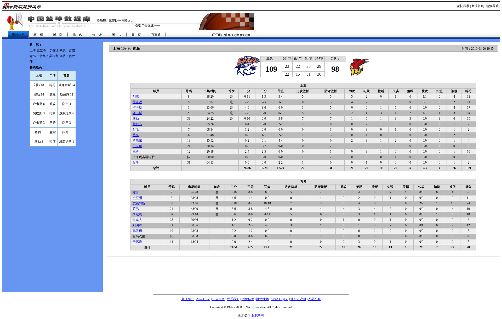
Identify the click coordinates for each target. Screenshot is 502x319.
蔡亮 (136, 135)
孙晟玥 (137, 231)
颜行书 (137, 124)
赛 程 (38, 35)
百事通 (156, 35)
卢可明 (137, 198)
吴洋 (136, 162)
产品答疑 (314, 299)
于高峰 (137, 242)
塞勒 (136, 118)
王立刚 (137, 146)
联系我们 (233, 299)
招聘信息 (248, 299)
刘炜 (136, 96)
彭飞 (136, 129)
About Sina (203, 299)
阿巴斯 (137, 113)
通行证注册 (298, 299)
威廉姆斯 (139, 203)
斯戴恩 (137, 214)
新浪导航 (492, 6)
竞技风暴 (463, 6)
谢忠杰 (137, 220)
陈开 (136, 192)
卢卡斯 (137, 107)
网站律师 (262, 299)
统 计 (97, 35)
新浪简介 (187, 299)
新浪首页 (477, 6)
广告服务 (218, 299)
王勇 (136, 151)
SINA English (279, 299)
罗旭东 (137, 140)
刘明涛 (137, 225)
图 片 (116, 35)
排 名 (77, 35)
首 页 (136, 35)
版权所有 (258, 315)
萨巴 (136, 209)
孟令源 (137, 102)
